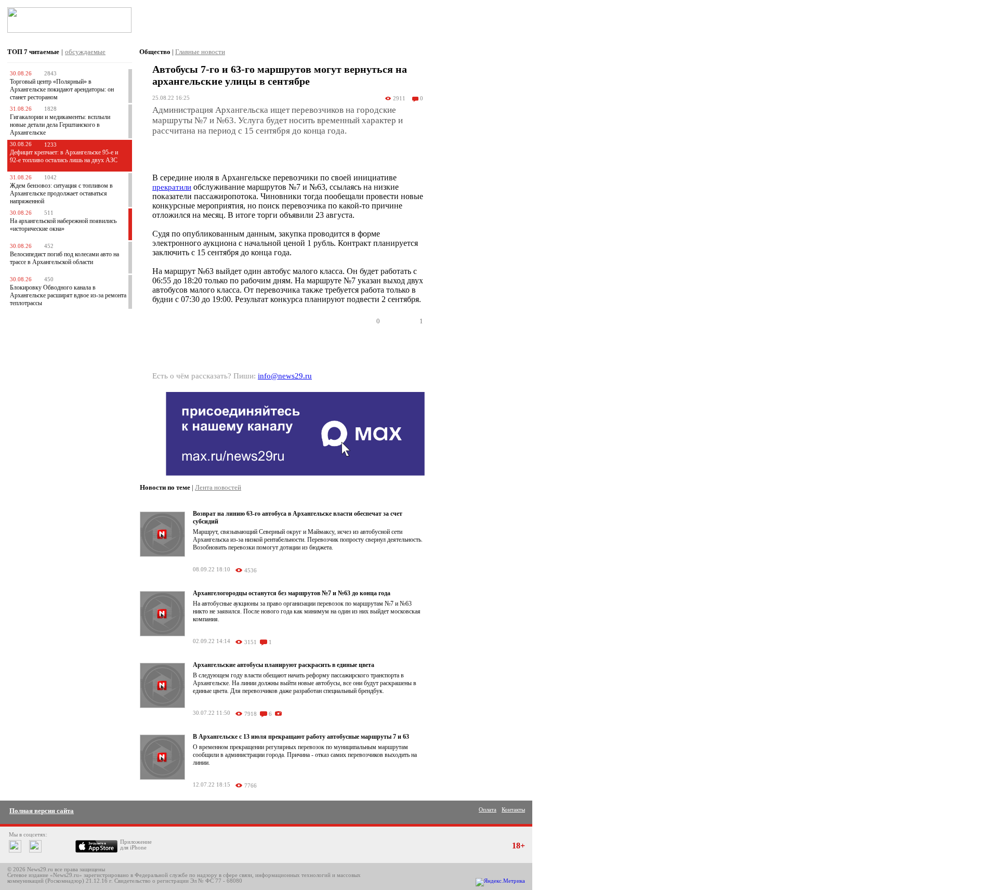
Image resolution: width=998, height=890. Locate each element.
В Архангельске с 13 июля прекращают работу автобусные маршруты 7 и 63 (301, 736)
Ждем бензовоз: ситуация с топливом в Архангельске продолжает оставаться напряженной (61, 193)
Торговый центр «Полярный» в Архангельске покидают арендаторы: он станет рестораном (62, 89)
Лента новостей (218, 487)
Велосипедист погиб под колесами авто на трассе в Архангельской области (64, 258)
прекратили (171, 187)
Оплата (487, 810)
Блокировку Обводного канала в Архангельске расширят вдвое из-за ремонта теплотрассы (68, 295)
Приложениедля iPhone (136, 844)
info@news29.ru (285, 376)
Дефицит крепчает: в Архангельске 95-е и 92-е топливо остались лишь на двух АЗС (64, 156)
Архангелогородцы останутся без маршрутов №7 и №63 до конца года (291, 593)
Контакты (513, 810)
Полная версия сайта (41, 811)
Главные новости (200, 52)
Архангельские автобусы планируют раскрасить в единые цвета (283, 665)
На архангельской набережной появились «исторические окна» (63, 224)
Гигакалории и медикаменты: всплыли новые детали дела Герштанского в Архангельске (60, 124)
